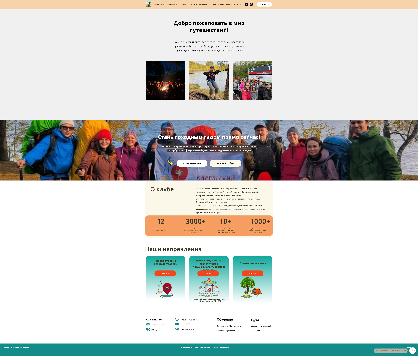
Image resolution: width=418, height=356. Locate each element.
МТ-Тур (154, 330)
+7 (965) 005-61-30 (189, 320)
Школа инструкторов (226, 330)
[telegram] (246, 4)
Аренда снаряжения (199, 4)
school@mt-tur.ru (188, 324)
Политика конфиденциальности (195, 347)
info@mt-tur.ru (158, 324)
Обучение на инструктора (166, 4)
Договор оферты (221, 347)
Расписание (255, 330)
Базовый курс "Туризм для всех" (227, 4)
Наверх (409, 347)
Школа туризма (187, 330)
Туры (184, 4)
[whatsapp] (251, 4)
